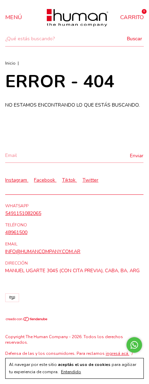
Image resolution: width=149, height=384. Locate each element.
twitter (90, 180)
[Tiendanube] (27, 320)
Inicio (10, 63)
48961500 (16, 232)
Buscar (134, 38)
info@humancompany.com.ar (42, 251)
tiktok (69, 180)
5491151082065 (23, 213)
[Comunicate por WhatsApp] (134, 345)
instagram (16, 180)
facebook (45, 180)
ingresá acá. (117, 353)
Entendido (71, 372)
